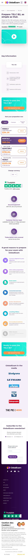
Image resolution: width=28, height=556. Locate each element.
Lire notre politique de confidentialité (10, 549)
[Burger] (2, 2)
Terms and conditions (8, 492)
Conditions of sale (7, 498)
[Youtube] (15, 471)
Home (3, 10)
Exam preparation (11, 10)
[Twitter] (11, 471)
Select (22, 131)
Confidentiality (6, 495)
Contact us (5, 479)
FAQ (4, 482)
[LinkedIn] (19, 471)
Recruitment (6, 487)
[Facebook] (8, 471)
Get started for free (14, 108)
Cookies (5, 503)
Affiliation (5, 485)
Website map (6, 500)
